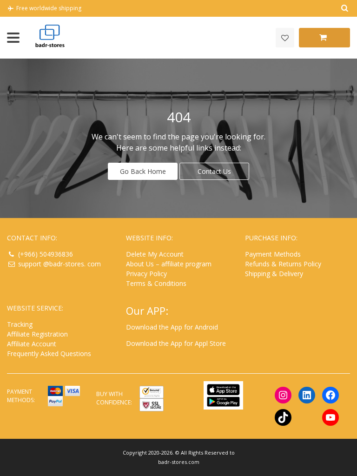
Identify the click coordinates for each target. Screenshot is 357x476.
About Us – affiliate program (169, 263)
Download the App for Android (172, 327)
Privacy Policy (146, 273)
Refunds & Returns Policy (283, 263)
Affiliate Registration (37, 334)
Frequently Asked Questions (49, 353)
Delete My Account (155, 254)
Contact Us (214, 171)
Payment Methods (273, 254)
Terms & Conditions (156, 283)
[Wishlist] (285, 37)
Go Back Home (143, 171)
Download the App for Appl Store (176, 343)
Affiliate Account (31, 343)
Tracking (20, 324)
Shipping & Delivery (274, 273)
